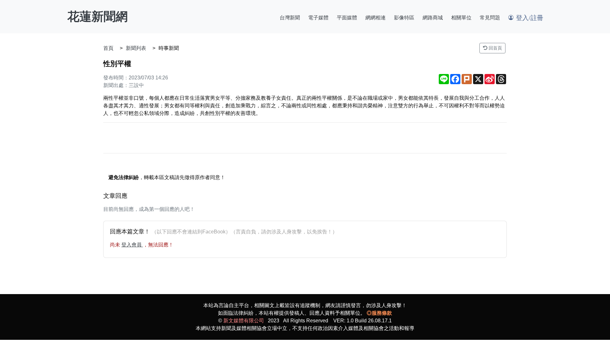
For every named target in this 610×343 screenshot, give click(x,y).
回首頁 (494, 47)
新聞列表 (136, 48)
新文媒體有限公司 (243, 320)
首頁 (108, 48)
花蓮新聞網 (97, 16)
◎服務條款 (379, 313)
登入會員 (132, 244)
